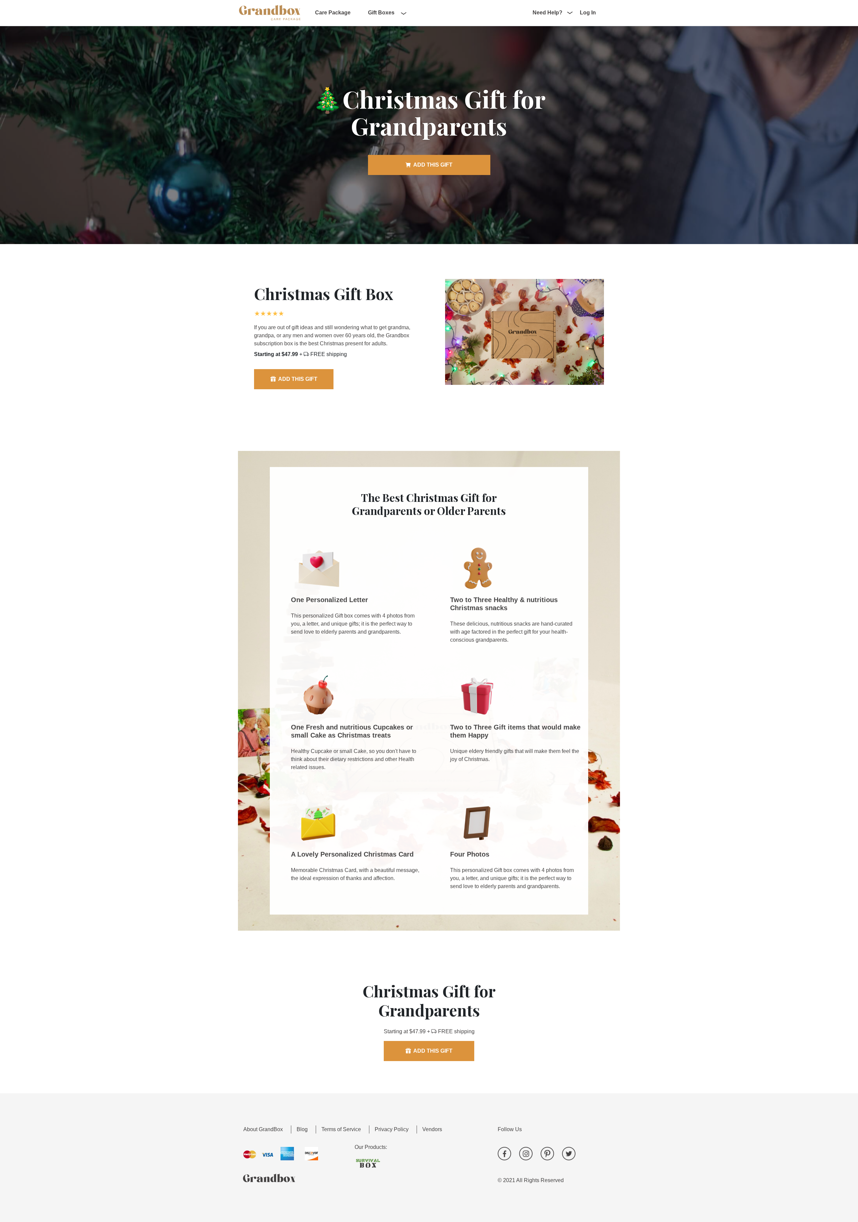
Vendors (432, 1129)
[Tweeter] (568, 1153)
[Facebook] (504, 1153)
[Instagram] (526, 1153)
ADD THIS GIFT (432, 165)
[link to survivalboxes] (361, 1163)
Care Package (333, 12)
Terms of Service (341, 1129)
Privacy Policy (392, 1129)
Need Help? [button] (547, 12)
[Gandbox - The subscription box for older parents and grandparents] (270, 12)
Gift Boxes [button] (381, 12)
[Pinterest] (547, 1153)
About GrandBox (263, 1129)
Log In (588, 12)
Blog (302, 1129)
